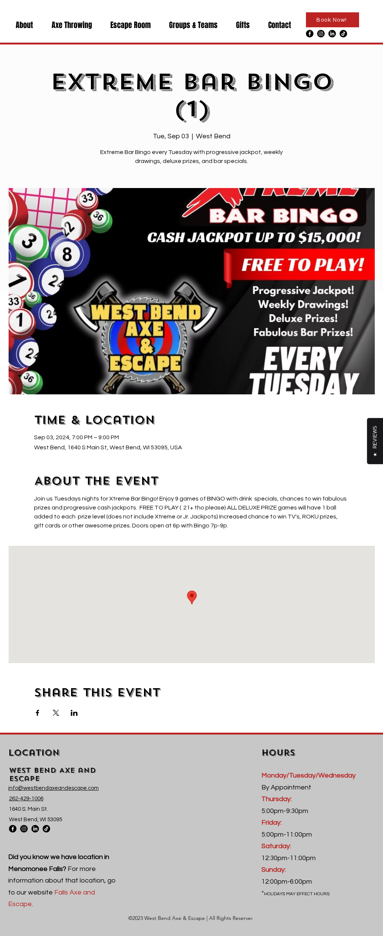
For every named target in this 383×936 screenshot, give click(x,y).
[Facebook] (309, 33)
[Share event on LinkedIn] (74, 713)
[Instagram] (321, 33)
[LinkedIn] (332, 33)
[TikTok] (343, 33)
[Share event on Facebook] (37, 713)
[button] (21, 25)
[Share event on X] (55, 713)
